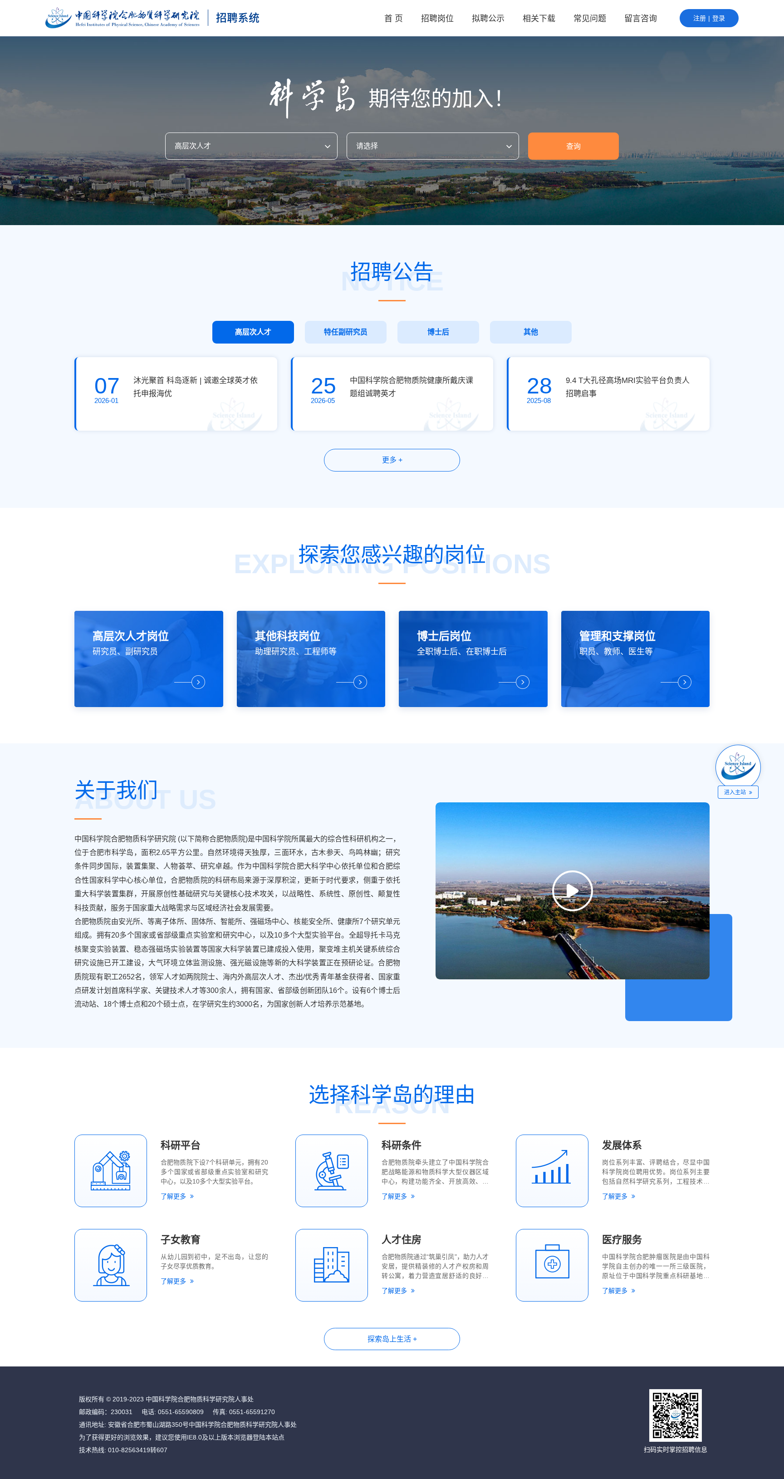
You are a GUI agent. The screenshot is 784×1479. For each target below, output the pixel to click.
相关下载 (539, 18)
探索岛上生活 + (392, 1339)
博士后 (438, 332)
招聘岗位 (437, 18)
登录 (718, 18)
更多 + (392, 460)
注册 (699, 18)
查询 (573, 146)
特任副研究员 (346, 332)
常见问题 (589, 18)
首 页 (393, 18)
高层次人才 (253, 332)
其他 (531, 332)
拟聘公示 (488, 18)
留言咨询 (640, 18)
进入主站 (735, 792)
